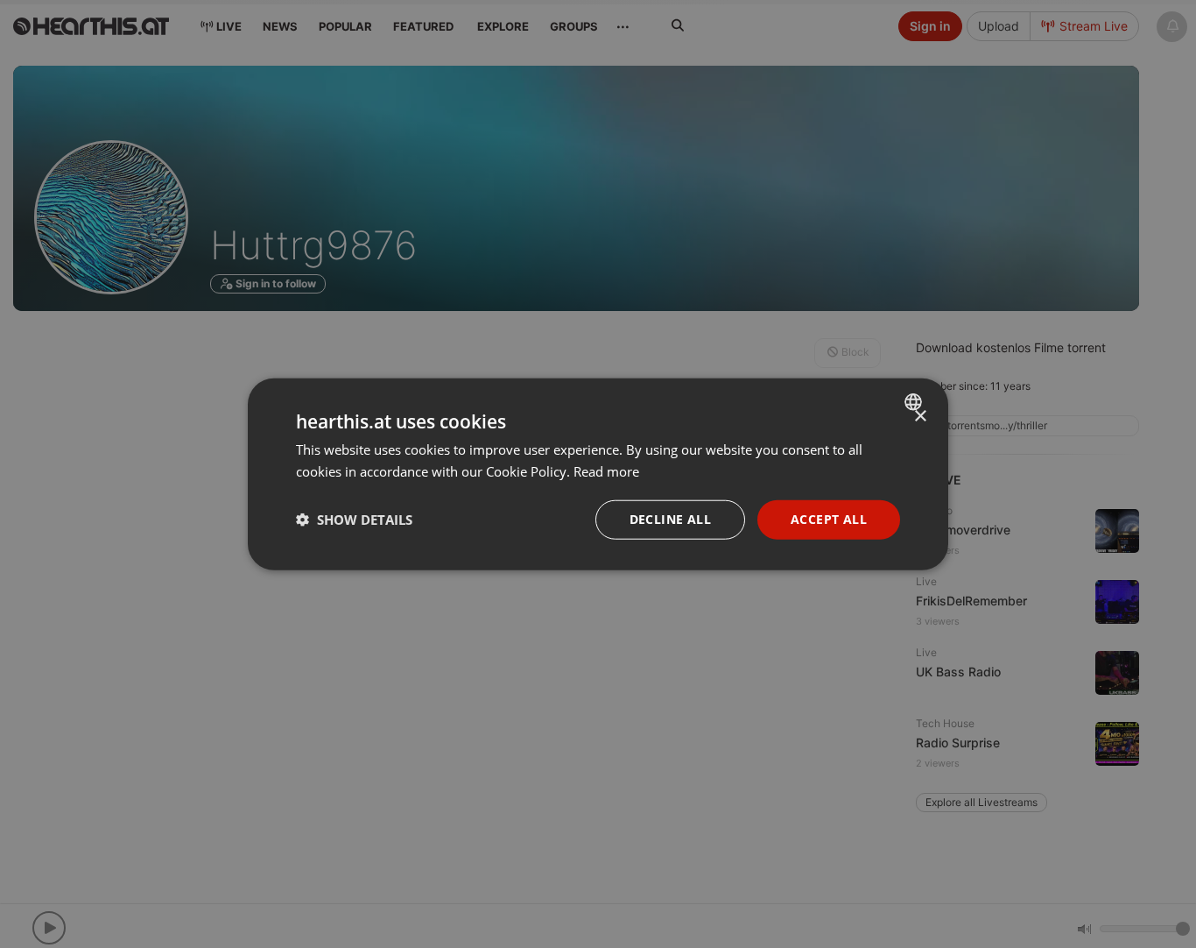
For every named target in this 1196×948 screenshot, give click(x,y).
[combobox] (915, 402)
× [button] (919, 416)
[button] (354, 519)
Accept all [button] (829, 519)
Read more (606, 471)
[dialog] (598, 474)
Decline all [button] (670, 519)
